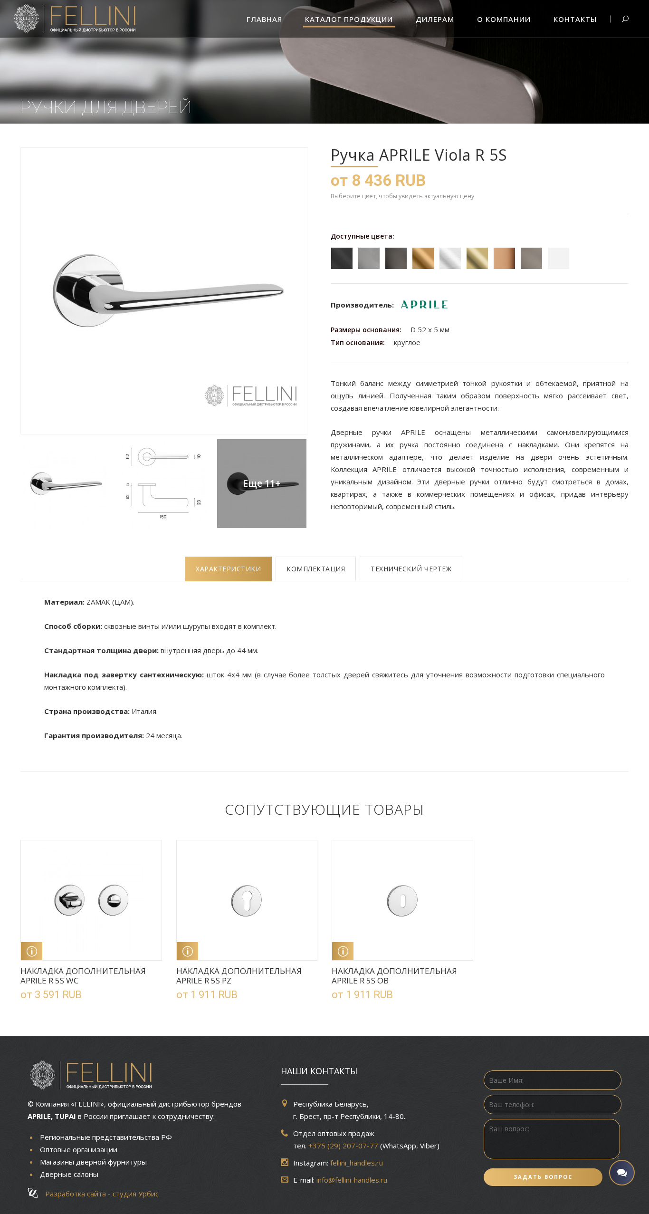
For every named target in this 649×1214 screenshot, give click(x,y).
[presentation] (228, 569)
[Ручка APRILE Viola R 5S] (163, 290)
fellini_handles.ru (356, 1162)
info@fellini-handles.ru (351, 1180)
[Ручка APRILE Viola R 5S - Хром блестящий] (64, 483)
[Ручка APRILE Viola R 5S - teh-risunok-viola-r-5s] (163, 483)
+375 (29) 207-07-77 (343, 1145)
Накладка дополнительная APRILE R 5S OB (394, 975)
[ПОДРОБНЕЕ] (31, 951)
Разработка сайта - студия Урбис (99, 1193)
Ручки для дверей (106, 107)
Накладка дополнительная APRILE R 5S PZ (239, 975)
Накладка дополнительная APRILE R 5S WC (83, 975)
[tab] (228, 569)
